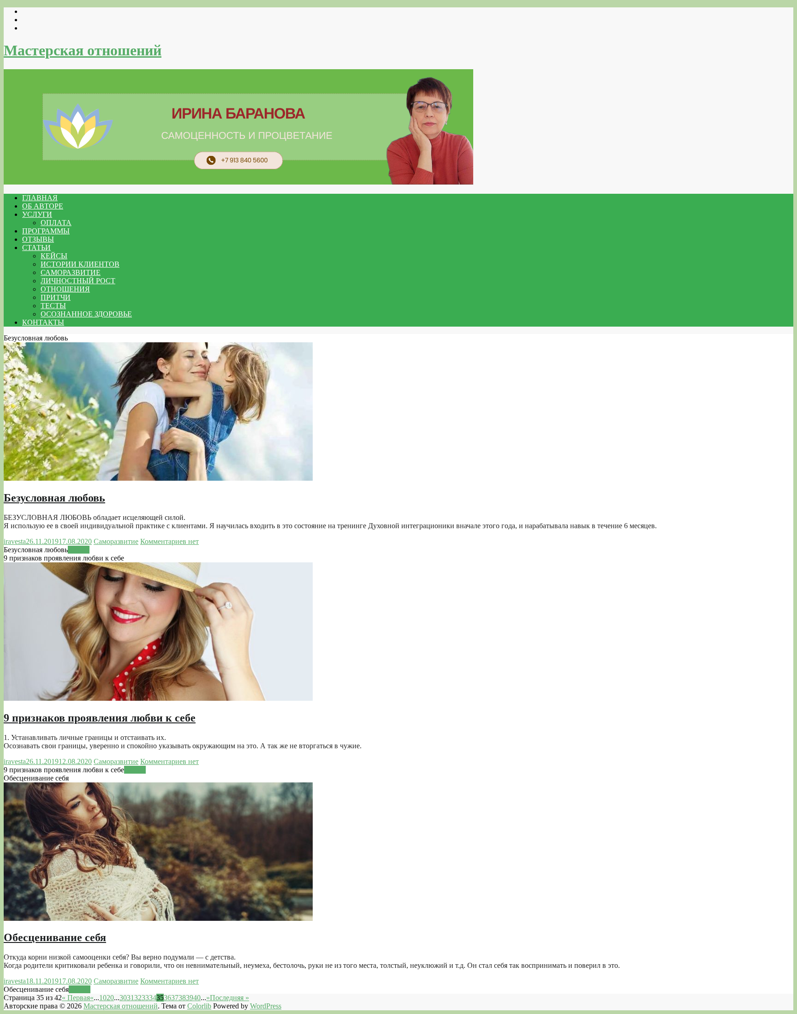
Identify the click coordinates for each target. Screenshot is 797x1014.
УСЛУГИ (37, 214)
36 (167, 998)
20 (110, 998)
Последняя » (229, 998)
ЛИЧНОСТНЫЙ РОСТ (78, 281)
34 (152, 998)
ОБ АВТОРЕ (42, 206)
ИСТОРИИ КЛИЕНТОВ (80, 264)
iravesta (15, 541)
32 (138, 998)
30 (123, 998)
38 (182, 998)
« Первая (76, 998)
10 (103, 998)
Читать (78, 550)
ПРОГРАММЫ (46, 231)
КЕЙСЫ (54, 256)
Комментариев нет (169, 541)
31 (130, 998)
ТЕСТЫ (53, 306)
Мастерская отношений (82, 50)
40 (197, 998)
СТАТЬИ (36, 247)
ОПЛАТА (56, 223)
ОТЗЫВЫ (38, 239)
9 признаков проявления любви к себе (100, 718)
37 (174, 998)
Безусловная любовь (54, 498)
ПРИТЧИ (56, 297)
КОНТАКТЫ (43, 322)
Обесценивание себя (55, 937)
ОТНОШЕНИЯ (65, 289)
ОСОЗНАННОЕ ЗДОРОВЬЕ (86, 314)
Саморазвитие (116, 541)
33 (145, 998)
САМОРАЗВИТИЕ (71, 272)
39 (189, 998)
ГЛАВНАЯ (40, 198)
